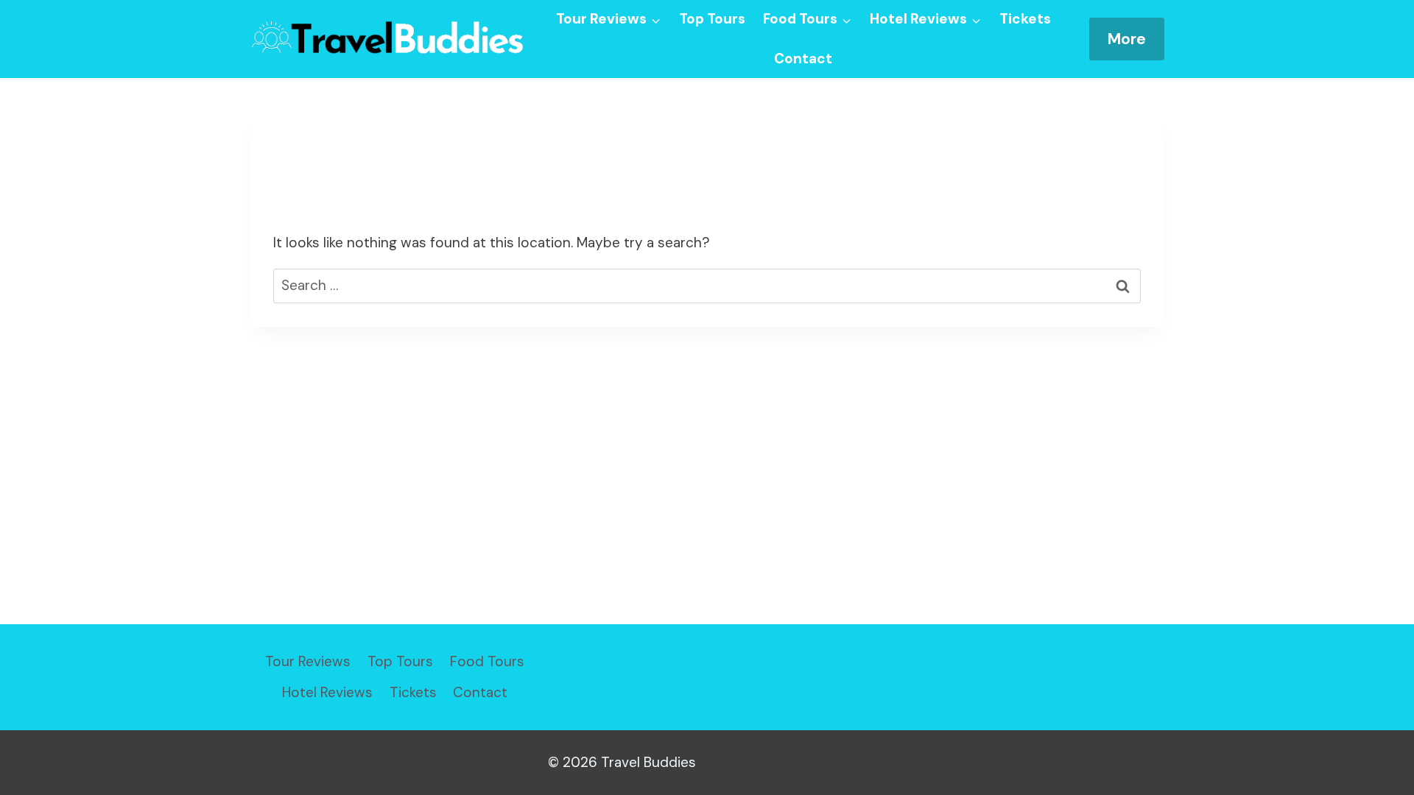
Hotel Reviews (327, 692)
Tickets (1025, 19)
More (1127, 39)
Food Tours (487, 661)
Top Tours (712, 19)
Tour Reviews (308, 661)
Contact (803, 58)
